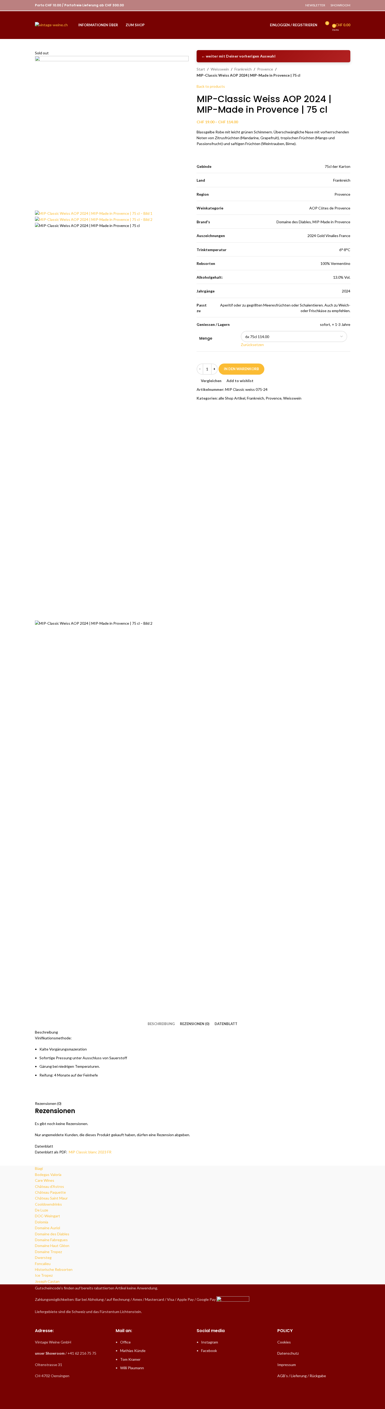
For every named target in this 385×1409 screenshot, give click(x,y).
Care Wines (44, 1180)
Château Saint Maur (51, 1198)
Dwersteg (43, 1257)
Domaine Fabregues (51, 1239)
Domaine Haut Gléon (52, 1245)
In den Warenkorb (241, 369)
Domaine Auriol (47, 1228)
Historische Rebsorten (54, 1269)
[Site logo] (51, 24)
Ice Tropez (44, 1275)
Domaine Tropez (48, 1251)
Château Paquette (50, 1192)
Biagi (39, 1168)
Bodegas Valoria (48, 1174)
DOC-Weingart (47, 1216)
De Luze (41, 1210)
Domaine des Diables (52, 1234)
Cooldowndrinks (48, 1204)
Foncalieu (43, 1263)
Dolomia (41, 1222)
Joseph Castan (47, 1281)
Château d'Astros (49, 1186)
